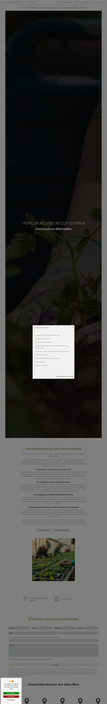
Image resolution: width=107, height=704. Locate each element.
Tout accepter (11, 693)
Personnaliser (11, 700)
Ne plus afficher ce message (65, 376)
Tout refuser (11, 696)
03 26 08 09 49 (32, 2)
